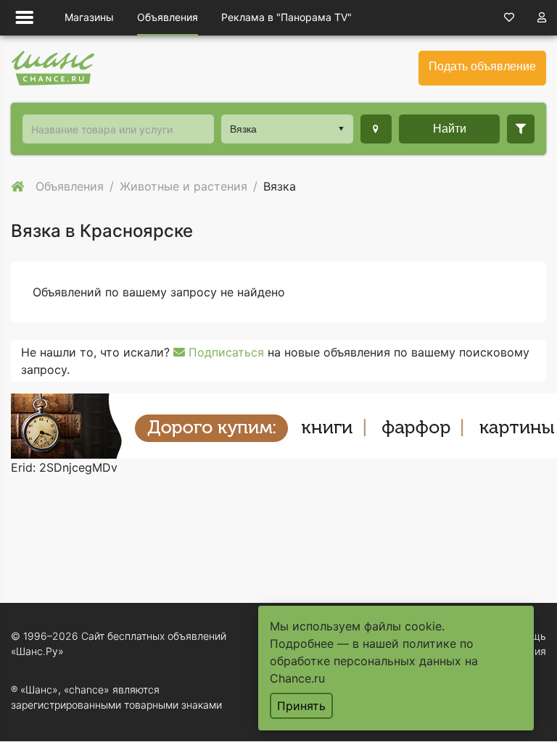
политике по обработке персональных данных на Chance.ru (374, 660)
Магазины (89, 17)
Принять (301, 706)
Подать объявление (482, 66)
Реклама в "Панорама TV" (286, 17)
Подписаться (224, 352)
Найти (449, 128)
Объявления (167, 17)
